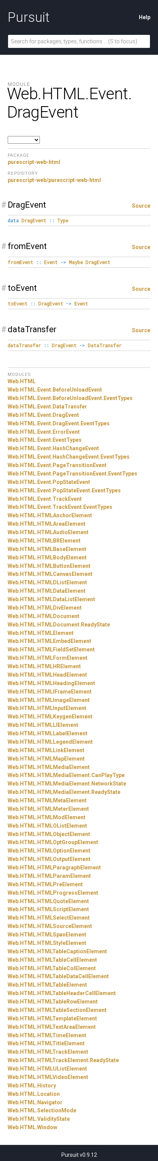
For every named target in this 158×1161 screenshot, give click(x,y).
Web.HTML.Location (34, 1094)
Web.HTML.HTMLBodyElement (47, 557)
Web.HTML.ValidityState (39, 1119)
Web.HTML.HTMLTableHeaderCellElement (62, 993)
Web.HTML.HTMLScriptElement (48, 909)
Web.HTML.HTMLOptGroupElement (53, 842)
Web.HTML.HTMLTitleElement (46, 1043)
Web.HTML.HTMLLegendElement (50, 742)
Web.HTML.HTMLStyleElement (47, 943)
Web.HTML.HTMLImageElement (49, 700)
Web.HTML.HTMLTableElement (47, 985)
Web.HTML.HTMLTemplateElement (52, 1018)
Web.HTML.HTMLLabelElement (47, 733)
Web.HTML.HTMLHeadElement (47, 675)
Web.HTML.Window (32, 1127)
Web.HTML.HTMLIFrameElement (50, 692)
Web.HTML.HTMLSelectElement (49, 918)
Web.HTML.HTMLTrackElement (48, 1052)
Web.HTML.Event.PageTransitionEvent (57, 465)
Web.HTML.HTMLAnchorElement (50, 515)
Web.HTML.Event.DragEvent (43, 415)
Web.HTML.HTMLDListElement (47, 582)
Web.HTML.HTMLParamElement (49, 876)
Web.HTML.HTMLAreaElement (47, 524)
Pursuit (28, 17)
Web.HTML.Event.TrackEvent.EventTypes (60, 507)
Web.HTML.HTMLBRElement (44, 541)
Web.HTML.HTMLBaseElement (47, 549)
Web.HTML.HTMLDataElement (47, 591)
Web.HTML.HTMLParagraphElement (54, 867)
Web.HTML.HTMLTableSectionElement (57, 1010)
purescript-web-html (34, 162)
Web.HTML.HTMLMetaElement (47, 800)
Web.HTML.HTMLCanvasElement (50, 574)
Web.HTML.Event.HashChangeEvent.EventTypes (69, 457)
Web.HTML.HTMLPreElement (45, 884)
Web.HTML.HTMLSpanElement (47, 934)
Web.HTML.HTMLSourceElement (50, 926)
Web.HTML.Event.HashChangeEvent (53, 448)
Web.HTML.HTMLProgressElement (53, 893)
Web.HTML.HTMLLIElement (43, 725)
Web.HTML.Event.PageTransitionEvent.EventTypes (72, 474)
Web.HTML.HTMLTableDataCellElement (58, 976)
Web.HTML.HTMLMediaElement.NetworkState (67, 784)
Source (141, 206)
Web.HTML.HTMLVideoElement (48, 1077)
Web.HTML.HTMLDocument (43, 616)
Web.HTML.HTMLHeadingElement (51, 683)
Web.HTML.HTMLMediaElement (49, 767)
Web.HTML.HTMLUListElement (47, 1069)
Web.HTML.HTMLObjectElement (49, 834)
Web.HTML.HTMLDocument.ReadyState (59, 624)
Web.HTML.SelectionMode (42, 1110)
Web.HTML (22, 381)
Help (144, 17)
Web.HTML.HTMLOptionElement (49, 851)
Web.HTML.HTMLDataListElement (51, 599)
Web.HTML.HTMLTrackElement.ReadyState (63, 1060)
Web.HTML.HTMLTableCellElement (52, 960)
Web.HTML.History (32, 1085)
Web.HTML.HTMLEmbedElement (49, 641)
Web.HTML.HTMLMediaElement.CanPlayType (66, 775)
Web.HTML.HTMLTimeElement (47, 1035)
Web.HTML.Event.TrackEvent (45, 499)
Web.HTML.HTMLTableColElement (52, 968)
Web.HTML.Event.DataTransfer (47, 406)
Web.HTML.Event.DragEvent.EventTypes (59, 423)
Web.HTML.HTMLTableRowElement (53, 1002)
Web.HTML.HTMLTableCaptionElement (57, 951)
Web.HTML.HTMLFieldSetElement (51, 649)
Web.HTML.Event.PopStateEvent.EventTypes (64, 490)
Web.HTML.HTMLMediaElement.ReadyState (64, 792)
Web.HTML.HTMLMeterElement (48, 809)
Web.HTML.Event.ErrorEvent (44, 432)
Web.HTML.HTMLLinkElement (46, 750)
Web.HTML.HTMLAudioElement (48, 532)
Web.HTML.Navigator (35, 1102)
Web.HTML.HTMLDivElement (45, 608)
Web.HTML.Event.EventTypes (45, 440)
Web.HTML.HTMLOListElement (47, 826)
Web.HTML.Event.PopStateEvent (49, 482)
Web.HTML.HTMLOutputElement (49, 859)
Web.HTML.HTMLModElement (47, 817)
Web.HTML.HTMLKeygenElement (50, 716)
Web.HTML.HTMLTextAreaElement (52, 1027)
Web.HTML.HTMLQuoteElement (48, 901)
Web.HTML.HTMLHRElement (44, 666)
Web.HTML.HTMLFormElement (47, 658)
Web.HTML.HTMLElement (41, 633)
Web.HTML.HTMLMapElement (46, 759)
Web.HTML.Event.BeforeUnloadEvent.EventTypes (70, 398)
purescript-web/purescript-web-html (54, 180)
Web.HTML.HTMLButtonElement (49, 566)
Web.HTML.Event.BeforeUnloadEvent (55, 390)
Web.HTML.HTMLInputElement (47, 708)
